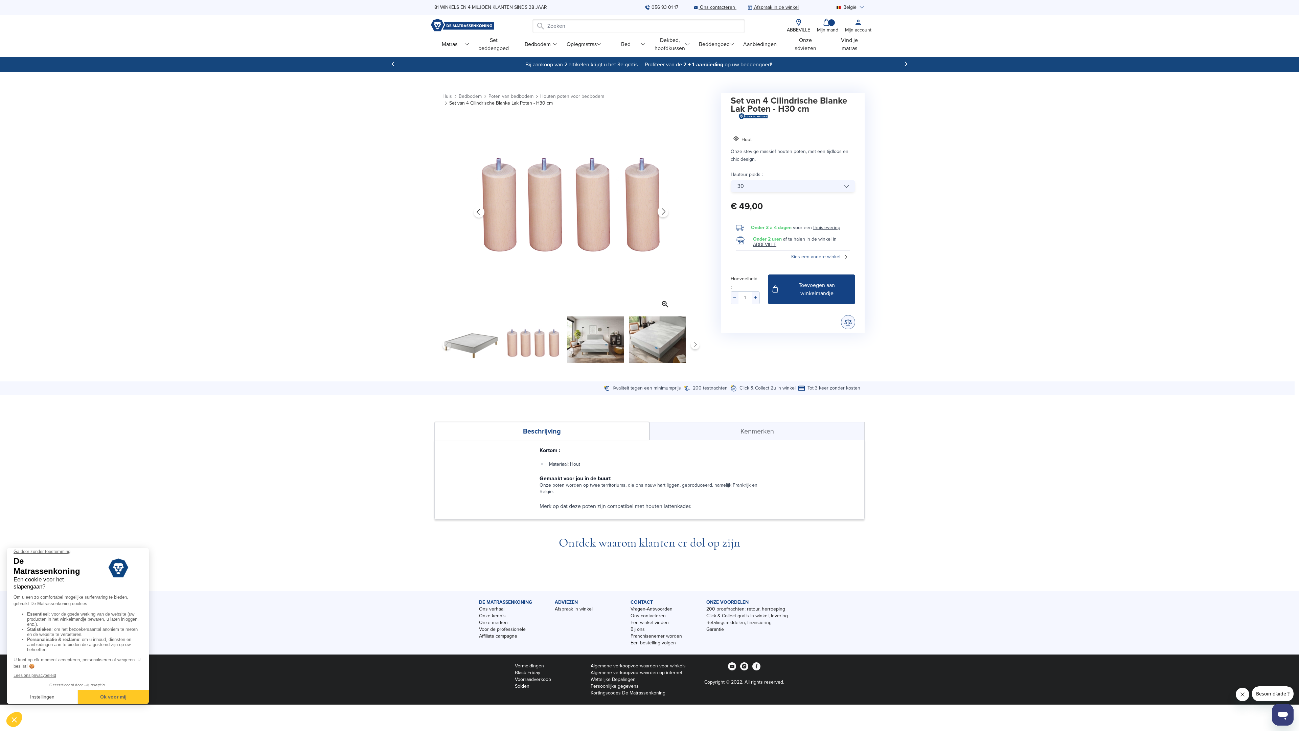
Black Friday (527, 672)
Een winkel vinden (650, 622)
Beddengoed (714, 44)
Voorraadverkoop (533, 679)
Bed (626, 44)
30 (740, 186)
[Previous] (393, 64)
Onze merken (493, 622)
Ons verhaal (491, 609)
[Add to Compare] (848, 322)
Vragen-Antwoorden (652, 609)
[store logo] (462, 26)
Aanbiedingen (760, 44)
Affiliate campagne (498, 636)
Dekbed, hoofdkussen (670, 44)
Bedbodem (538, 44)
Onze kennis (492, 615)
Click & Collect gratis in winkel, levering (747, 615)
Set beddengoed (493, 44)
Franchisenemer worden (656, 636)
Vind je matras (849, 44)
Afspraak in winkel (574, 609)
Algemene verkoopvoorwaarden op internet (636, 672)
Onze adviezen (805, 44)
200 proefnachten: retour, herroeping (745, 609)
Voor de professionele (502, 629)
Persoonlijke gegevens (615, 686)
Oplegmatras (582, 44)
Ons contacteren (648, 615)
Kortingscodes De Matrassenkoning (628, 692)
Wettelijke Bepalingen (613, 679)
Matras (449, 44)
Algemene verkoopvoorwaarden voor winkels (638, 665)
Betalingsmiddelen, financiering (739, 622)
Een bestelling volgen (653, 642)
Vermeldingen (529, 665)
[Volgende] (906, 64)
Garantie (715, 629)
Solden (522, 686)
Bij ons (638, 629)
